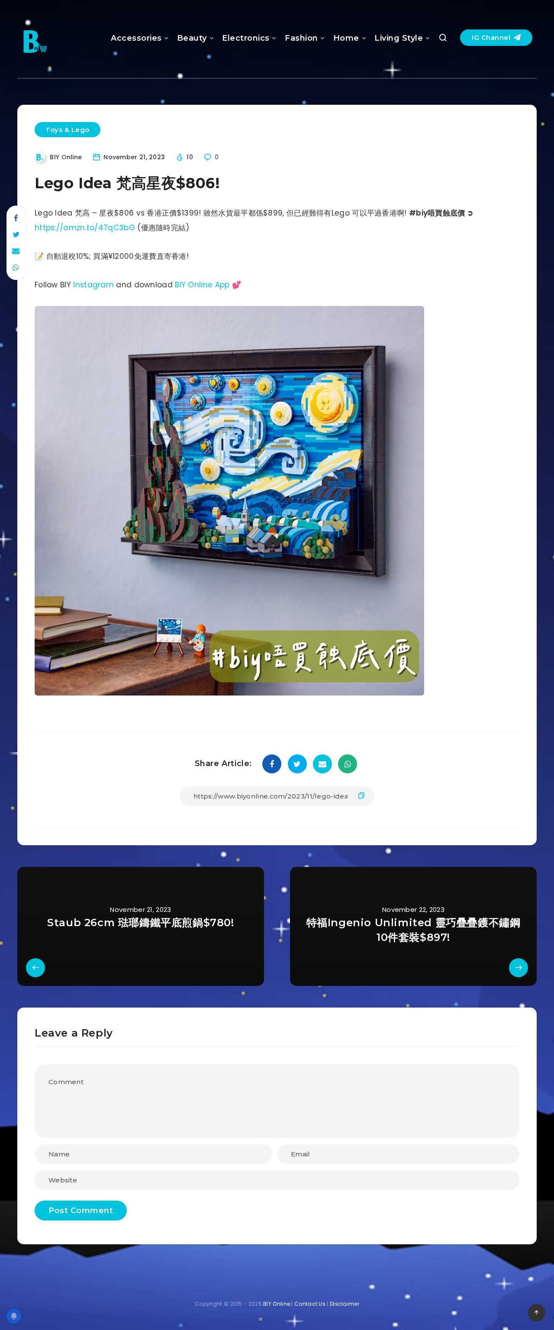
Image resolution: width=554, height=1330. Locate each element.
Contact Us (309, 1303)
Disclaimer (344, 1303)
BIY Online (276, 1303)
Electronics (246, 38)
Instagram (93, 285)
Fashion (301, 38)
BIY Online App (202, 285)
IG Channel (492, 37)
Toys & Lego (67, 130)
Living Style (398, 38)
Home (346, 38)
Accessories (136, 38)
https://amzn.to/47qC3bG (85, 227)
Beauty (192, 38)
